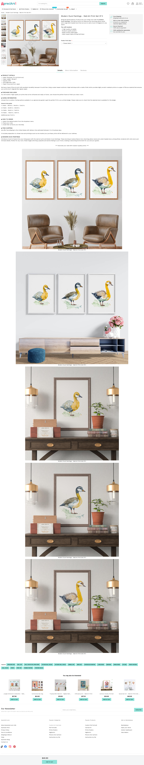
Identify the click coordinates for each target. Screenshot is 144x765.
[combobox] (68, 3)
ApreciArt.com (11, 664)
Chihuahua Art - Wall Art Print (83, 693)
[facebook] (6, 746)
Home (2, 12)
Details (60, 70)
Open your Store (126, 727)
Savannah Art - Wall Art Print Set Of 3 (129, 693)
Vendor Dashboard (126, 730)
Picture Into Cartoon (55, 734)
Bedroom (108, 664)
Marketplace (124, 725)
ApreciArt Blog (5, 739)
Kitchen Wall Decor (47, 664)
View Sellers (124, 732)
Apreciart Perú (5, 727)
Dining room (117, 664)
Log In (140, 3)
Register (141, 4)
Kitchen (124, 664)
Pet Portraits (53, 727)
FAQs (2, 737)
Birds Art (79, 664)
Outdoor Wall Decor (60, 664)
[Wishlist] (128, 3)
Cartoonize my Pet (54, 737)
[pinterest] (14, 746)
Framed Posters (28, 667)
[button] (3, 22)
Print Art (19, 667)
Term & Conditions (6, 732)
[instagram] (10, 746)
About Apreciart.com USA (8, 725)
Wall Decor (5, 667)
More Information (71, 70)
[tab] (60, 70)
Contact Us (4, 742)
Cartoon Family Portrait (107, 693)
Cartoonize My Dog (37, 693)
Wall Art (19, 664)
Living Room (101, 664)
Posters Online (39, 667)
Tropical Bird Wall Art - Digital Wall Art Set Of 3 (60, 693)
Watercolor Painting (89, 664)
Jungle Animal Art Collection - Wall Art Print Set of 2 (14, 693)
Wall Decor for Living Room (32, 664)
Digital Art (52, 732)
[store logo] (8, 3)
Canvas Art (88, 727)
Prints (12, 667)
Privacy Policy (5, 730)
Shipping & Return (6, 734)
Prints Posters (133, 664)
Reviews (83, 70)
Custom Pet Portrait (91, 725)
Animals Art (71, 664)
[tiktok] (2, 746)
